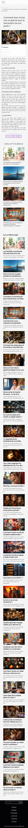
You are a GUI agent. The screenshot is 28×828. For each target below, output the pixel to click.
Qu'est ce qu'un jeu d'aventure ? (10, 601)
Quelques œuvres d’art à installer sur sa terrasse (12, 648)
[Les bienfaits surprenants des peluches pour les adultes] (13, 154)
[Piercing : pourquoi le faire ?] (14, 478)
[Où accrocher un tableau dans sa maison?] (14, 780)
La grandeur (4, 54)
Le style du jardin (5, 50)
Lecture (14, 816)
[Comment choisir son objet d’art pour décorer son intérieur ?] (14, 663)
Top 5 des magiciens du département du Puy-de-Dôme (12, 465)
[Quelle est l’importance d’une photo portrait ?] (14, 500)
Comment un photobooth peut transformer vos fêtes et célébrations (12, 203)
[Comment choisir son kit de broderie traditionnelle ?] (14, 524)
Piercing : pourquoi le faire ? (13, 486)
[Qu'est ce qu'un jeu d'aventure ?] (14, 592)
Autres (7, 8)
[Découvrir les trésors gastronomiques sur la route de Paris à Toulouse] (14, 360)
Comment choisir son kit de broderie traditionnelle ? (13, 533)
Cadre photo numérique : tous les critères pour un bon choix (12, 722)
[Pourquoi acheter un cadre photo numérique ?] (14, 734)
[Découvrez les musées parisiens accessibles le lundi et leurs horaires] (13, 173)
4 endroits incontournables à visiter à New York (13, 556)
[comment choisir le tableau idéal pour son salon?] (14, 757)
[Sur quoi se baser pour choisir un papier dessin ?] (14, 407)
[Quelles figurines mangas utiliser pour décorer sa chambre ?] (14, 615)
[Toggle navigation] (3, 2)
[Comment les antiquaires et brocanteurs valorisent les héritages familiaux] (14, 337)
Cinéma (14, 819)
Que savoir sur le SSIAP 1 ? (13, 578)
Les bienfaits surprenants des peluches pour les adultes (12, 163)
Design (14, 810)
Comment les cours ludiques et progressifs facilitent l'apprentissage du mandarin (13, 224)
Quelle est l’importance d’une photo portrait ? (12, 509)
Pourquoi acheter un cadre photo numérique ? (13, 743)
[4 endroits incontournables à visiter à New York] (14, 547)
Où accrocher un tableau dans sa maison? (12, 789)
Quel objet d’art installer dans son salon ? (12, 696)
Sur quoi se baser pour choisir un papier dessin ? (12, 416)
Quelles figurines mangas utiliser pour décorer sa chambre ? (12, 625)
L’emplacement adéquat (6, 52)
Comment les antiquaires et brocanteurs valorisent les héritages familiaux (13, 347)
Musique (14, 813)
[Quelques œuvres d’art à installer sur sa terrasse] (14, 639)
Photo (14, 807)
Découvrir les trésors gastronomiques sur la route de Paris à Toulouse (14, 370)
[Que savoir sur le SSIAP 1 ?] (14, 570)
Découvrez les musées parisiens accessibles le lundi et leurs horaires (13, 183)
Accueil (2, 8)
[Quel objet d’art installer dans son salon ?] (14, 687)
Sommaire (5, 47)
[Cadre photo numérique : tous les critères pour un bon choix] (14, 712)
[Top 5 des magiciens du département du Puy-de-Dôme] (14, 455)
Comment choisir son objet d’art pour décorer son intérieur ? (13, 673)
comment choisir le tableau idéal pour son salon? (13, 766)
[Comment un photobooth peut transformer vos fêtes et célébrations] (13, 194)
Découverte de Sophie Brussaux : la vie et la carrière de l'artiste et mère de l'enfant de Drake (13, 395)
